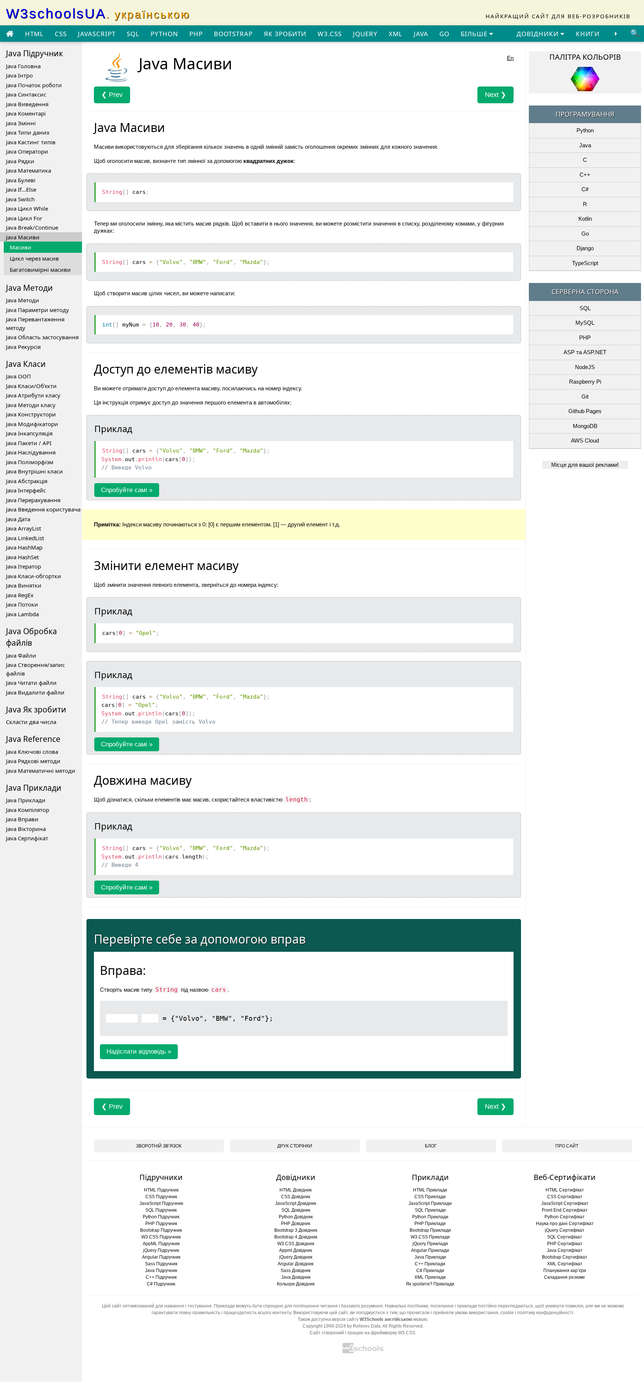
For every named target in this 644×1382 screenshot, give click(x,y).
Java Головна (23, 66)
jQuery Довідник (295, 1257)
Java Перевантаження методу (35, 323)
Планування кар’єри (564, 1270)
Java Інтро (19, 75)
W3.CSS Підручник (161, 1237)
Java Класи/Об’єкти (31, 386)
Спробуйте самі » (126, 490)
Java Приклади (25, 800)
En (510, 58)
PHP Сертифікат (565, 1243)
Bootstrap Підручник (161, 1230)
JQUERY (365, 33)
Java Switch (20, 199)
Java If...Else (21, 189)
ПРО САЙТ (566, 1146)
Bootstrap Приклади (430, 1230)
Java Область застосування (42, 337)
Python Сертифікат (564, 1216)
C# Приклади (430, 1270)
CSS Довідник (295, 1196)
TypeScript (585, 263)
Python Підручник (161, 1216)
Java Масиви (23, 237)
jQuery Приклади (430, 1243)
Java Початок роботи (34, 85)
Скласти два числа (31, 721)
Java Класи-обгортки (33, 576)
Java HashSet (22, 557)
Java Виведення (27, 104)
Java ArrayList (23, 528)
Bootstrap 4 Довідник (295, 1237)
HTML (34, 33)
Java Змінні (21, 123)
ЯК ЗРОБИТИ (285, 33)
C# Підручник (161, 1284)
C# (584, 189)
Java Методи (22, 300)
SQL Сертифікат (564, 1237)
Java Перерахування (33, 500)
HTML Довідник (296, 1190)
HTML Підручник (161, 1190)
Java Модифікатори (32, 424)
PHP (196, 33)
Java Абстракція (26, 481)
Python (585, 130)
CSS (61, 33)
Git (584, 396)
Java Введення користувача (43, 509)
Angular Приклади (430, 1250)
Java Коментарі (26, 113)
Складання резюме (564, 1277)
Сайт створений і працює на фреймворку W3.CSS (362, 1332)
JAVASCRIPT (97, 33)
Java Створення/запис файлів (35, 669)
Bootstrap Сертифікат (564, 1257)
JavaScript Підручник (161, 1203)
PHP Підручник (161, 1223)
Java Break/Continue (32, 227)
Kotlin (585, 218)
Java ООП (18, 376)
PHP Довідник (295, 1223)
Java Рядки (20, 161)
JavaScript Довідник (295, 1203)
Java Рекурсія (23, 346)
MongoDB (585, 426)
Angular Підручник (161, 1257)
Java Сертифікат (27, 838)
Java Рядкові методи (33, 761)
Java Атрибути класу (33, 395)
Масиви (20, 247)
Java (585, 145)
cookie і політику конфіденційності (537, 1312)
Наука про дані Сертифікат (565, 1223)
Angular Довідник (295, 1263)
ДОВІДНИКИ (539, 33)
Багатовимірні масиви (40, 269)
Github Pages (585, 411)
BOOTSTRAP (233, 33)
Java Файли (21, 655)
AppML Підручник (161, 1243)
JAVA (421, 33)
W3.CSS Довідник (295, 1243)
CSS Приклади (430, 1196)
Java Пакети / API (28, 443)
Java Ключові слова (32, 751)
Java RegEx (20, 595)
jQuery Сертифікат (564, 1230)
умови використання (476, 1312)
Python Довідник (296, 1216)
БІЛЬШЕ (475, 33)
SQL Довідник (295, 1210)
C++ (585, 174)
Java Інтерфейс (26, 490)
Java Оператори (27, 151)
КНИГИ (588, 33)
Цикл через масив (34, 258)
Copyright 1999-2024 (324, 1326)
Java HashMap (24, 547)
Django (585, 248)
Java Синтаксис (26, 94)
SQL (133, 33)
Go (585, 233)
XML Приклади (430, 1277)
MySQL (584, 322)
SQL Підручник (161, 1210)
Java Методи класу (31, 405)
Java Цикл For (24, 218)
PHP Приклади (430, 1223)
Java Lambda (22, 614)
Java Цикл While (27, 208)
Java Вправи (22, 819)
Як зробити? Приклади (430, 1284)
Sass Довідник (295, 1270)
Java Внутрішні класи (34, 471)
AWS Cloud (585, 440)
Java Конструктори (31, 414)
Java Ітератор (23, 566)
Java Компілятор (27, 809)
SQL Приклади (430, 1210)
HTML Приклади (430, 1190)
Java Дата (18, 519)
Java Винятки (23, 585)
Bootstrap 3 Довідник (295, 1230)
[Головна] (9, 34)
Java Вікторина (26, 828)
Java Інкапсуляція (29, 433)
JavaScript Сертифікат (564, 1203)
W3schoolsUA (98, 14)
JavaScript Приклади (430, 1203)
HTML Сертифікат (565, 1190)
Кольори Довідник (296, 1284)
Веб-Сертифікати (565, 1177)
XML (395, 33)
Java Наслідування (31, 452)
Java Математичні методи (40, 770)
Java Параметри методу (37, 310)
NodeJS (585, 367)
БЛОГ (431, 1146)
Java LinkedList (25, 538)
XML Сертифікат (565, 1263)
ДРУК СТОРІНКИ (294, 1146)
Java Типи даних (28, 132)
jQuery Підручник (161, 1250)
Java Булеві (20, 180)
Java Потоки (22, 604)
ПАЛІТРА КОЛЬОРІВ (585, 57)
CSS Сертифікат (565, 1196)
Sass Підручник (161, 1263)
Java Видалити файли (35, 692)
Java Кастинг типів (31, 142)
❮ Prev (112, 94)
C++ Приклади (430, 1263)
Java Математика (28, 170)
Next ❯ (495, 94)
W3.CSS (330, 33)
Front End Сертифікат (565, 1210)
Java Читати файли (31, 682)
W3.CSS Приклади (430, 1237)
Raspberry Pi (585, 381)
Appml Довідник (295, 1250)
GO (444, 33)
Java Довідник (295, 1277)
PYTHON (164, 33)
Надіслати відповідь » (139, 1051)
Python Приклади (430, 1216)
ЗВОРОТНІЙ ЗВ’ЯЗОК (158, 1146)
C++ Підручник (161, 1277)
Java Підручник (161, 1270)
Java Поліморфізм (29, 462)
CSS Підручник (161, 1196)
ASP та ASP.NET (585, 352)
